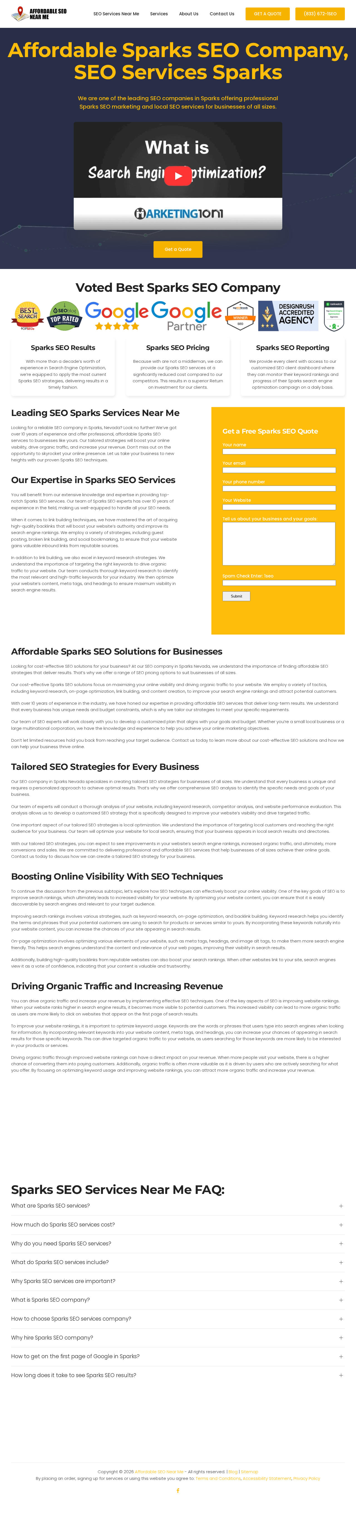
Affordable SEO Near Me (159, 1472)
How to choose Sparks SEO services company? (71, 1319)
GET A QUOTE (267, 14)
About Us (189, 14)
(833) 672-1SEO (320, 14)
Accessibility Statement (267, 1478)
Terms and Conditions (218, 1478)
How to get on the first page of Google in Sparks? (75, 1356)
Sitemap (249, 1472)
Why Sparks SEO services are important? (63, 1281)
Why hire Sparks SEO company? (52, 1337)
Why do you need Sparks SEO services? (61, 1243)
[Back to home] (39, 14)
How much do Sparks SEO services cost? (63, 1224)
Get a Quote (178, 249)
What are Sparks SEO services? (50, 1206)
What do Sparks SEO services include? (60, 1262)
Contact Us (222, 14)
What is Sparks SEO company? (50, 1300)
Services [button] (159, 14)
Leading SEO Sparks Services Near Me (95, 412)
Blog (233, 1472)
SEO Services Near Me (116, 14)
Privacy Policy (306, 1478)
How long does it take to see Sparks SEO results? (73, 1375)
